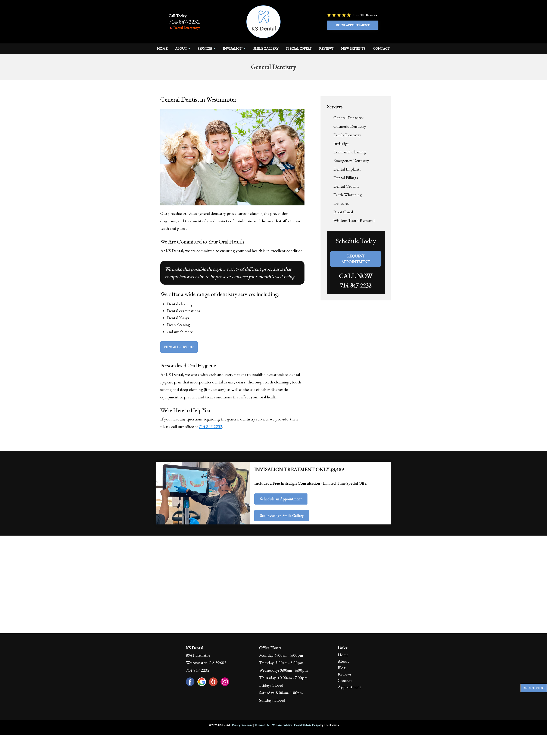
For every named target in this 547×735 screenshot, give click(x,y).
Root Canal (343, 212)
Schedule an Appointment (281, 498)
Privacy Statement (242, 725)
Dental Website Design (307, 725)
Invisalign (233, 48)
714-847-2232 (184, 21)
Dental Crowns (346, 186)
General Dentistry (348, 117)
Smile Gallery (265, 48)
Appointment (349, 687)
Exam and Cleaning (349, 152)
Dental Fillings (345, 177)
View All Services (179, 347)
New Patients (353, 48)
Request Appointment (355, 259)
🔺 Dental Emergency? (184, 27)
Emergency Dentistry (351, 160)
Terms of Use (262, 725)
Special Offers (299, 48)
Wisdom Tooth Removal (354, 220)
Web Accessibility (282, 725)
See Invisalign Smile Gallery (282, 515)
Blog (342, 667)
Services (205, 48)
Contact (381, 48)
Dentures (341, 203)
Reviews (326, 48)
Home (162, 48)
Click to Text (534, 688)
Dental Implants (347, 169)
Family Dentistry (347, 135)
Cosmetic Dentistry (349, 126)
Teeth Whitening (347, 194)
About (181, 48)
